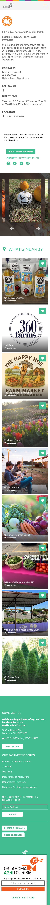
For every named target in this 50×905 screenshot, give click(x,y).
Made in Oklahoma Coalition (16, 761)
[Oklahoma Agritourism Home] (8, 5)
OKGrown (7, 771)
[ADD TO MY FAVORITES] (42, 263)
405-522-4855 (31, 738)
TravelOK (6, 766)
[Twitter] (15, 163)
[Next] (38, 229)
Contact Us (12, 746)
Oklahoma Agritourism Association (19, 787)
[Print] (28, 163)
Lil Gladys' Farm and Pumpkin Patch (23, 32)
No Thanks (16, 898)
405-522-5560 (12, 738)
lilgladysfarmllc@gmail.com (15, 78)
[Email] (21, 163)
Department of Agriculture (15, 776)
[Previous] (12, 229)
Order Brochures (13, 835)
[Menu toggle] (45, 6)
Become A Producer (14, 828)
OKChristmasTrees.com (14, 781)
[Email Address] (25, 806)
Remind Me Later (28, 898)
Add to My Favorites (22, 151)
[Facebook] (3, 90)
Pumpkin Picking (12, 36)
